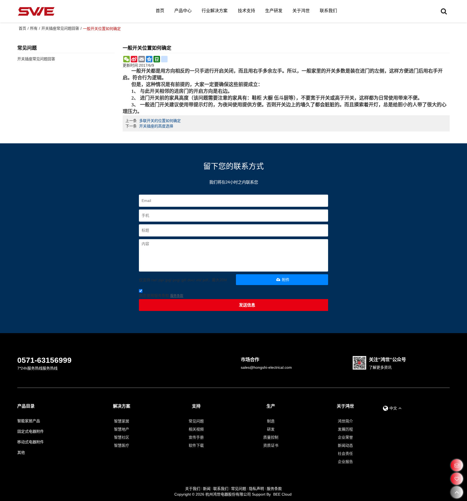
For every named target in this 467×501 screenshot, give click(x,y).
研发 (271, 429)
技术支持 (246, 10)
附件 (285, 279)
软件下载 (196, 445)
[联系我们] (457, 465)
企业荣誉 (345, 437)
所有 (34, 28)
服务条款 (176, 296)
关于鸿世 (301, 10)
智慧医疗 (121, 445)
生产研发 (273, 10)
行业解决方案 (215, 10)
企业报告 (345, 461)
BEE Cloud (282, 494)
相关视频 (196, 429)
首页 (160, 10)
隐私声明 (256, 488)
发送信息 (247, 305)
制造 (271, 421)
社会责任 (345, 453)
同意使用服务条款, (161, 295)
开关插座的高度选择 (156, 126)
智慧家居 (121, 421)
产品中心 (183, 10)
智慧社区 (121, 437)
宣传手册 (196, 437)
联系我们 (328, 10)
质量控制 (270, 437)
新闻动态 (345, 445)
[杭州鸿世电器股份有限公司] (36, 11)
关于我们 (192, 488)
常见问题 (196, 421)
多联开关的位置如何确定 (160, 121)
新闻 (207, 488)
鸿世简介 (345, 421)
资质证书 (270, 445)
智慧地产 (121, 429)
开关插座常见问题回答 (60, 28)
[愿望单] (457, 479)
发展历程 (345, 429)
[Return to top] (457, 492)
